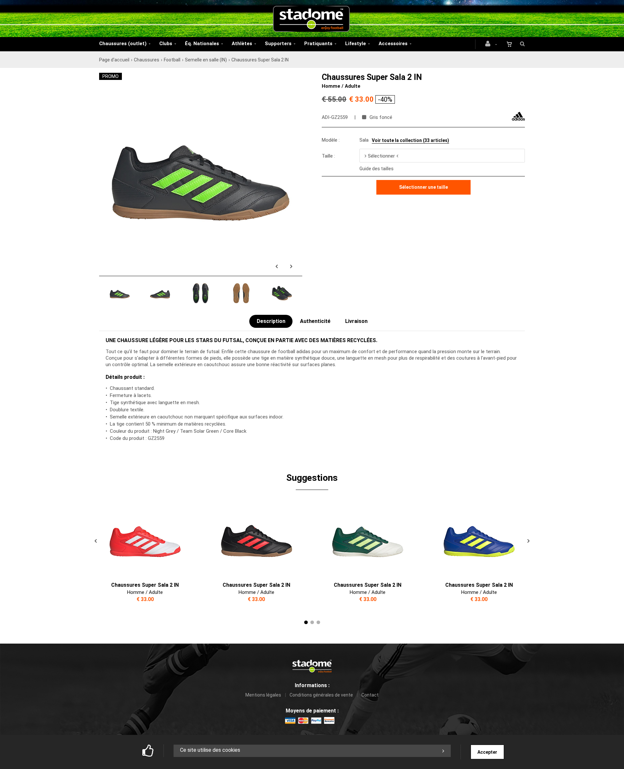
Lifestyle (355, 43)
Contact (370, 695)
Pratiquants (318, 43)
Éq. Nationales (202, 43)
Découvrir (141, 538)
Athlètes (242, 43)
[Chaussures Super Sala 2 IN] (200, 76)
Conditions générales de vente (321, 695)
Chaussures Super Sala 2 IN (145, 585)
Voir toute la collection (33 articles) (410, 140)
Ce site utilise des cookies (210, 750)
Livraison (356, 321)
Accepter (487, 752)
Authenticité (315, 321)
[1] (306, 622)
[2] (312, 622)
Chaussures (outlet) (123, 43)
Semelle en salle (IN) (206, 59)
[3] (318, 622)
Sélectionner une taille (423, 187)
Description (271, 321)
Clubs (165, 43)
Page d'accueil (114, 59)
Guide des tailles (376, 168)
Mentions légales (263, 695)
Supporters (278, 43)
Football (172, 59)
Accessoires (393, 43)
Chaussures (146, 59)
